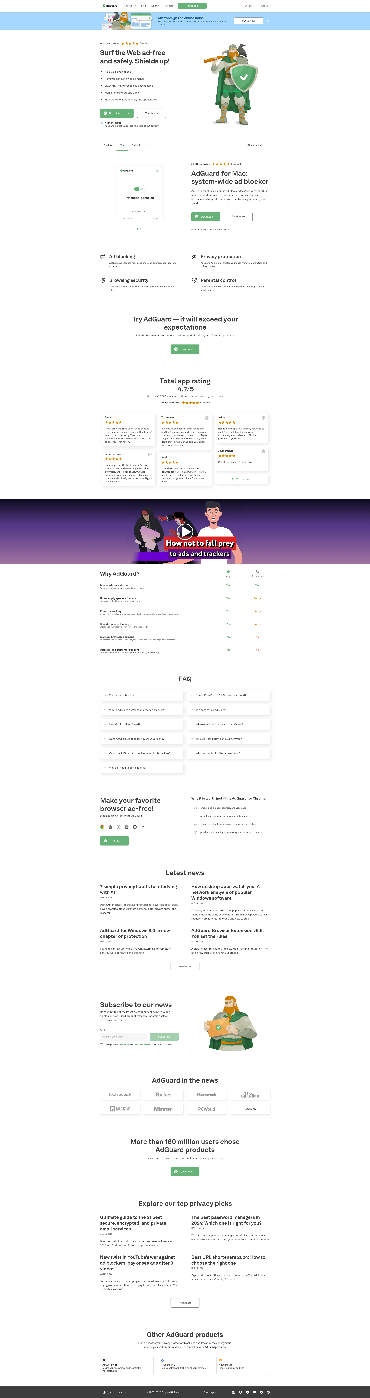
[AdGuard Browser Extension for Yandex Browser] (142, 827)
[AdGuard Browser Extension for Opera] (134, 827)
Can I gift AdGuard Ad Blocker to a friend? (221, 695)
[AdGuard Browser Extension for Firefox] (110, 827)
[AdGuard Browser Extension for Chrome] (102, 827)
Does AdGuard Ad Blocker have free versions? (136, 738)
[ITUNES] (207, 418)
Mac (122, 145)
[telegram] (261, 1392)
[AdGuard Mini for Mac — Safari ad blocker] (118, 827)
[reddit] (268, 1392)
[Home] (109, 6)
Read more (238, 216)
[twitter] (247, 1392)
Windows (108, 145)
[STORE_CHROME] (263, 451)
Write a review (244, 479)
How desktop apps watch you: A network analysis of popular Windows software (225, 892)
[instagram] (233, 1392)
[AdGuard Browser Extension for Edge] (126, 827)
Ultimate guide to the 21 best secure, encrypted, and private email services (133, 1223)
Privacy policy (122, 1045)
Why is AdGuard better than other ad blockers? (137, 710)
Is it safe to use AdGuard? (211, 710)
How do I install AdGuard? (124, 724)
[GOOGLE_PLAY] (150, 454)
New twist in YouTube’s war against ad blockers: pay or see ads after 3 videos (137, 1263)
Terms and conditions (144, 1045)
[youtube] (254, 1392)
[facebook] (240, 1392)
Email (102, 1030)
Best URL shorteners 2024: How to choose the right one (228, 1260)
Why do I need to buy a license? (127, 767)
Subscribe (164, 1036)
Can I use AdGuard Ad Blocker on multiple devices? (139, 753)
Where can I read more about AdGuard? (219, 724)
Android (136, 145)
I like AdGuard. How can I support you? (219, 738)
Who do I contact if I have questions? (218, 753)
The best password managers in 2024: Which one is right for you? (226, 1220)
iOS (148, 145)
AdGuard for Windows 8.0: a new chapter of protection (135, 933)
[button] (268, 21)
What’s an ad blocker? (122, 695)
